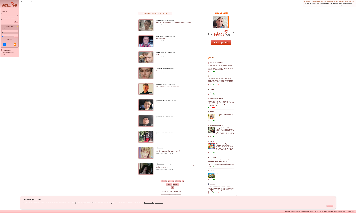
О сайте (349, 211)
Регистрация (221, 42)
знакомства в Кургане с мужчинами (171, 194)
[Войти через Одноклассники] (15, 44)
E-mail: (3, 29)
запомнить (5, 37)
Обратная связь (8, 55)
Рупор (212, 57)
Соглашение (329, 211)
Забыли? (9, 39)
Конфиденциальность (340, 211)
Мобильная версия (320, 211)
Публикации (7, 50)
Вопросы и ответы (8, 52)
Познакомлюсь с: (5, 14)
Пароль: (4, 33)
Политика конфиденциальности (153, 203)
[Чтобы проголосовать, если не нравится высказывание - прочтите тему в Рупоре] (218, 85)
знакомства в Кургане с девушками (171, 191)
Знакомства (4, 11)
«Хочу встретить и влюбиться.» (216, 92)
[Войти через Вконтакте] (4, 44)
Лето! (217, 173)
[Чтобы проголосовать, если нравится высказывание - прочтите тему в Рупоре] (214, 71)
